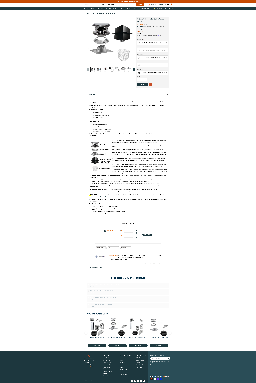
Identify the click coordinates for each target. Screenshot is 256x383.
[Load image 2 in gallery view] (99, 69)
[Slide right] (134, 69)
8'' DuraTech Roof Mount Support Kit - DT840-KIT (159, 338)
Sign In (121, 367)
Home (88, 13)
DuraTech (139, 26)
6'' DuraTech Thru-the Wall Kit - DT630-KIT (101, 290)
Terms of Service (107, 376)
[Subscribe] (168, 358)
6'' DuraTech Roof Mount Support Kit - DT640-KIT (103, 297)
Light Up (138, 362)
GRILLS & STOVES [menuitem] (112, 8)
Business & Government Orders (157, 4)
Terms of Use (155, 362)
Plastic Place (139, 367)
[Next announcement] (171, 1)
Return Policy (122, 362)
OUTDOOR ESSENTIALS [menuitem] (125, 8)
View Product (97, 345)
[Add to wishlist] (168, 4)
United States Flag (140, 365)
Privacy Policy (106, 373)
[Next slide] (170, 333)
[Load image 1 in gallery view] (93, 69)
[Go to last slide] (86, 333)
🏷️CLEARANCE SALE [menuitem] (168, 8)
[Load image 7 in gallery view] (129, 69)
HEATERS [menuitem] (135, 8)
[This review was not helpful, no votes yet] (159, 263)
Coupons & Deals (123, 369)
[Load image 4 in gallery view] (111, 69)
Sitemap (121, 372)
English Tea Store (140, 360)
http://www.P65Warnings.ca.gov (107, 196)
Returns (121, 365)
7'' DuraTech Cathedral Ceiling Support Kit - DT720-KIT (103, 13)
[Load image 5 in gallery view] (117, 69)
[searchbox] (100, 247)
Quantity (139, 76)
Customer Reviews (107, 371)
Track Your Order (123, 374)
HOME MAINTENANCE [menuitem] (145, 8)
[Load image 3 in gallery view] (105, 69)
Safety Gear (138, 357)
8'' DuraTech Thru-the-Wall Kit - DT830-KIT (101, 304)
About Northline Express (108, 357)
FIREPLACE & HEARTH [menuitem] (101, 8)
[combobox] (118, 4)
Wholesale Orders (107, 362)
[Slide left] (88, 69)
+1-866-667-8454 (89, 366)
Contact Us (122, 357)
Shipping (139, 33)
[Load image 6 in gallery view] (123, 69)
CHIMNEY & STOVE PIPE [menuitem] (88, 8)
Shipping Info (122, 360)
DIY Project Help (107, 360)
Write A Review (147, 234)
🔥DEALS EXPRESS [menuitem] (158, 8)
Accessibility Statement (108, 365)
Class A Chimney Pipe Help (108, 368)
